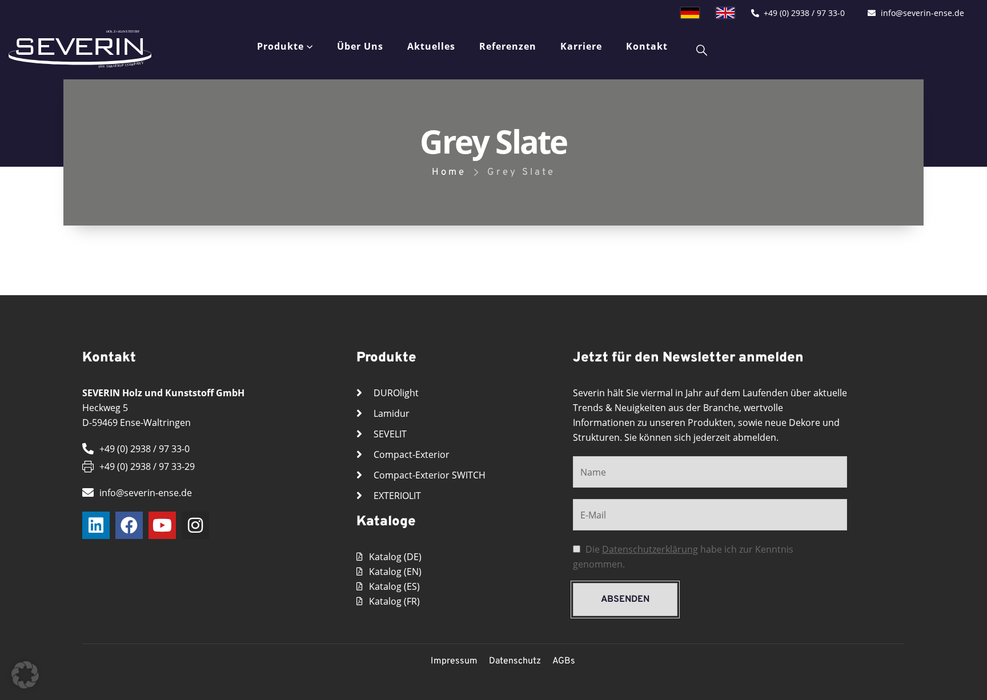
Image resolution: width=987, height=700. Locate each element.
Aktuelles (431, 46)
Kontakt (647, 46)
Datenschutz (515, 661)
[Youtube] (162, 525)
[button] (25, 675)
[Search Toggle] (701, 49)
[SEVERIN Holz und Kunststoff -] (80, 49)
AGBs (563, 661)
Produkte (280, 46)
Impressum (454, 661)
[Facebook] (129, 525)
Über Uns (360, 46)
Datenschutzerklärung (650, 549)
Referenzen (507, 46)
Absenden (625, 599)
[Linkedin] (96, 525)
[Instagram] (195, 525)
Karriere (581, 46)
